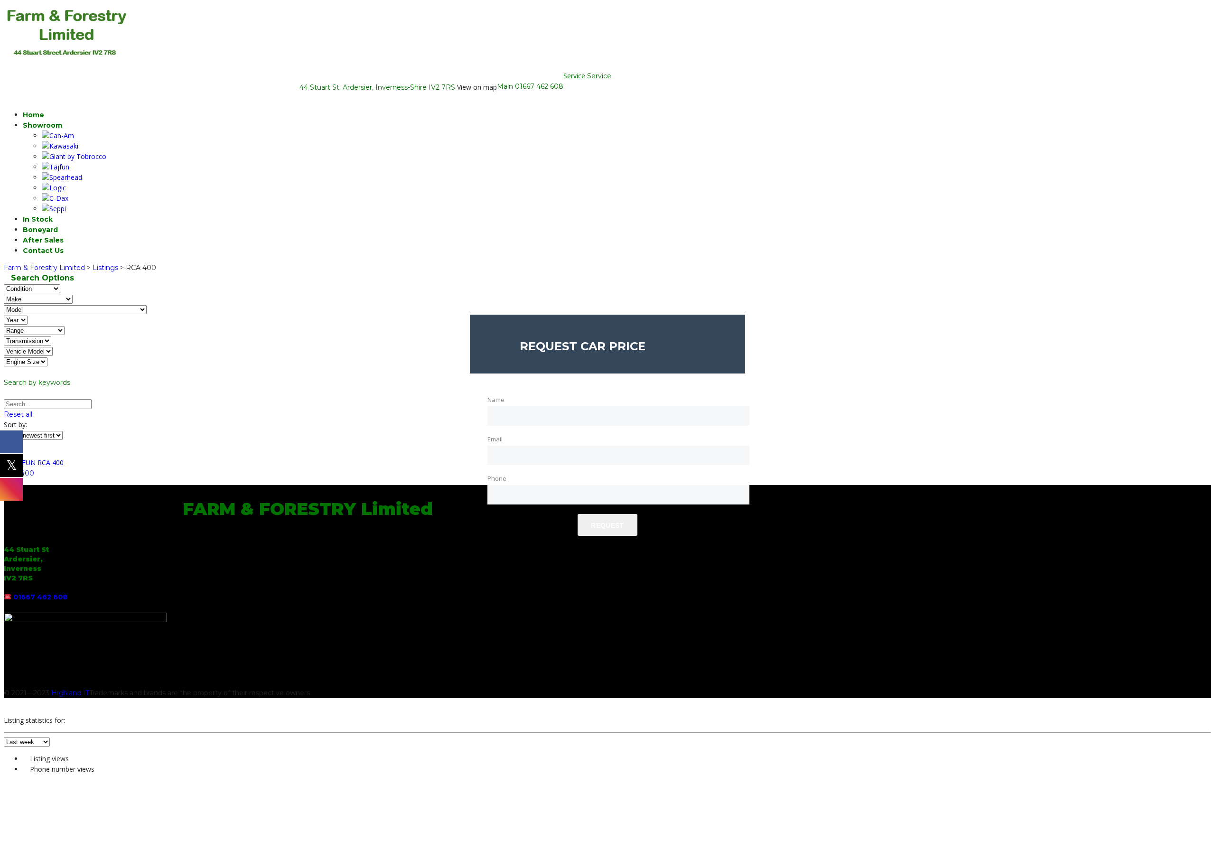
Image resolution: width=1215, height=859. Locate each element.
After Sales (43, 240)
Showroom (42, 125)
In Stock (38, 219)
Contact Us (43, 250)
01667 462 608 (539, 86)
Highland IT (70, 693)
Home (33, 115)
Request (607, 525)
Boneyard (40, 229)
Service (599, 76)
